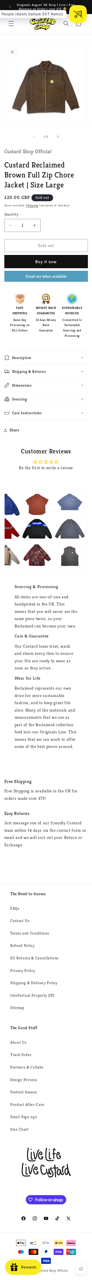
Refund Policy (22, 945)
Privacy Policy (22, 970)
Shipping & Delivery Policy (33, 982)
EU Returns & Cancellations (34, 958)
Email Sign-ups (23, 1116)
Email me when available (46, 276)
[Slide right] (57, 136)
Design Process (23, 1079)
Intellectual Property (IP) (32, 995)
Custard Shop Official (52, 1270)
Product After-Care (27, 1104)
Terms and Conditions (29, 933)
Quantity (11, 214)
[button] (11, 23)
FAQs (14, 908)
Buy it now (46, 261)
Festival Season (23, 1092)
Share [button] (14, 430)
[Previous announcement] (10, 7)
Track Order (20, 1054)
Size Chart (19, 1129)
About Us (18, 1042)
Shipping (32, 205)
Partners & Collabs (26, 1067)
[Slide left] (34, 136)
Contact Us (19, 920)
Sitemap (17, 1007)
